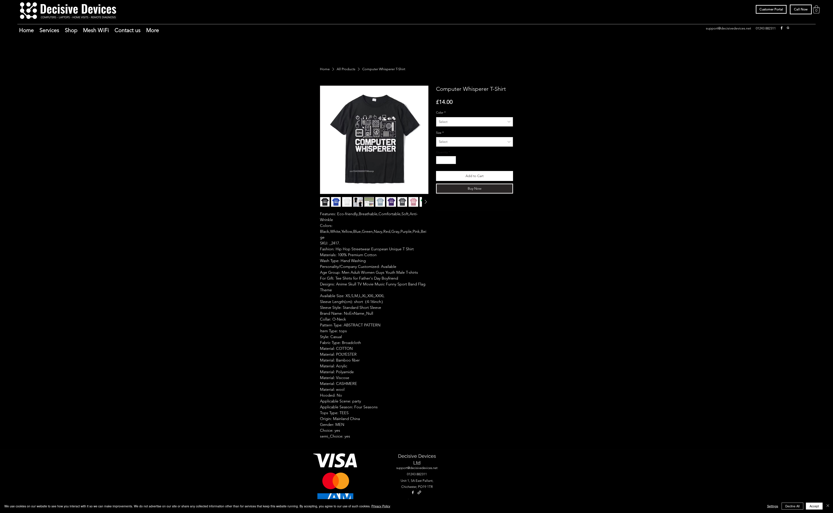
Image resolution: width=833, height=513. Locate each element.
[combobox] (474, 122)
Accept (814, 506)
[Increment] (452, 160)
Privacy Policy (380, 506)
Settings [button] (772, 506)
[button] (816, 9)
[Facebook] (781, 28)
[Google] (788, 28)
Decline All (792, 506)
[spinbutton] (446, 160)
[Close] (827, 506)
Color (441, 112)
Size (440, 133)
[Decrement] (439, 160)
